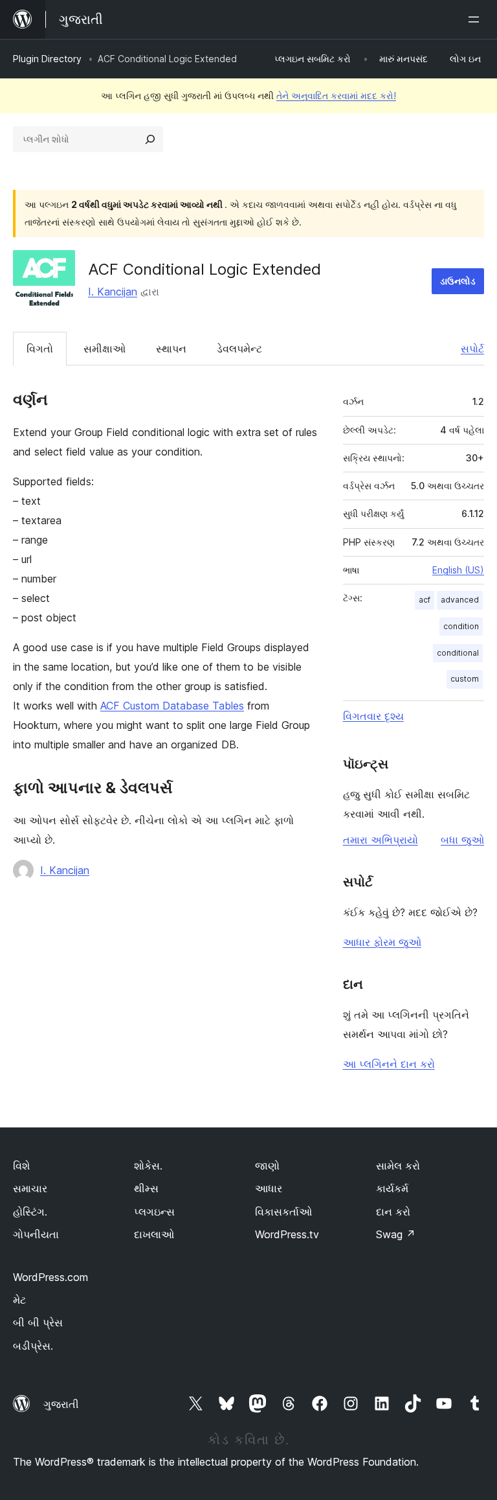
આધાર (268, 1188)
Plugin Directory (47, 58)
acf (424, 600)
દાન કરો (393, 1211)
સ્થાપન (171, 348)
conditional (458, 653)
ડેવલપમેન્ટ (239, 348)
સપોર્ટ (472, 348)
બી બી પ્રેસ (38, 1322)
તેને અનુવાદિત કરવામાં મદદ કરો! (336, 95)
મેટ (19, 1299)
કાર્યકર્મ (392, 1188)
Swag (395, 1234)
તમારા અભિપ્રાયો (380, 839)
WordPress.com (50, 1277)
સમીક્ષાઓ (104, 348)
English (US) (458, 569)
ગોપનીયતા (36, 1234)
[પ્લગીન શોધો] (150, 139)
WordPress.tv (287, 1234)
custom (464, 679)
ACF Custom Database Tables (172, 705)
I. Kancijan (112, 291)
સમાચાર (30, 1188)
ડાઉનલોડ (458, 280)
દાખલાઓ (154, 1234)
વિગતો (40, 348)
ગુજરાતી (61, 1404)
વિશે (21, 1165)
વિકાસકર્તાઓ (283, 1211)
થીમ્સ (146, 1188)
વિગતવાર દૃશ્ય (373, 716)
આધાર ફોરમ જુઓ (382, 942)
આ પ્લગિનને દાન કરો (389, 1063)
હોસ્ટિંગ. (30, 1211)
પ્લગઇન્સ (154, 1211)
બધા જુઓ (462, 839)
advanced (460, 600)
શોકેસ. (148, 1165)
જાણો (267, 1165)
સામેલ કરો (398, 1165)
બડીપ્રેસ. (33, 1345)
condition (461, 626)
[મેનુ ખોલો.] (476, 19)
